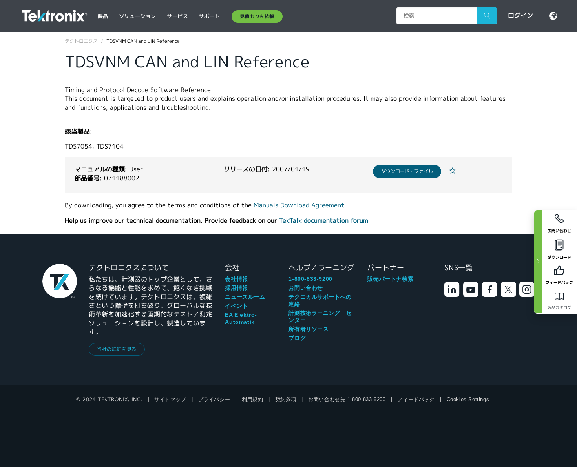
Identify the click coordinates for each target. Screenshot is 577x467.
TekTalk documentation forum (323, 220)
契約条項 (285, 399)
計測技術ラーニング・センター (320, 316)
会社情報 (236, 279)
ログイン (520, 15)
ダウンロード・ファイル (407, 171)
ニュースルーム (245, 297)
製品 (103, 16)
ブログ (297, 338)
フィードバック (416, 399)
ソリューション (137, 16)
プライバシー (214, 399)
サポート (209, 16)
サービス (177, 16)
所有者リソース (308, 329)
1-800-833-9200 (310, 279)
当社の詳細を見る (117, 349)
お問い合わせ (305, 288)
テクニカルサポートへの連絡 (320, 300)
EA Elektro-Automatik (241, 318)
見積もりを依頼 (257, 16)
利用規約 (252, 399)
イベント (236, 306)
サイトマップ (170, 399)
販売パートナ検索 (390, 279)
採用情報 (236, 288)
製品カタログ (559, 308)
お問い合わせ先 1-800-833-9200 (346, 399)
